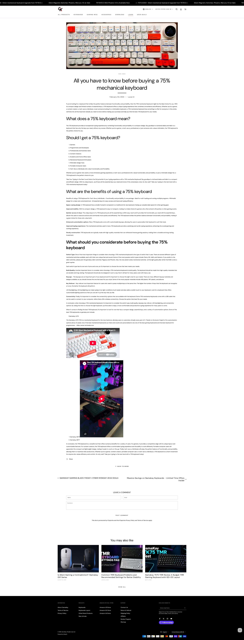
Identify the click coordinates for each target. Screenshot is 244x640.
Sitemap (123, 622)
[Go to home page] (60, 9)
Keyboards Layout (84, 610)
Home (119, 73)
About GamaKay (63, 607)
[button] (176, 9)
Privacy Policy (130, 520)
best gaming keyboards (149, 323)
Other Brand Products (85, 613)
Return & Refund (126, 610)
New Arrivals (82, 616)
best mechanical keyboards (97, 323)
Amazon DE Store (105, 610)
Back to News (123, 466)
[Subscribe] (185, 608)
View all (122, 587)
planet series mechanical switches (136, 260)
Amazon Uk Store (105, 613)
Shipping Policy (125, 613)
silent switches (70, 260)
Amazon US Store (105, 607)
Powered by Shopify (62, 634)
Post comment (122, 515)
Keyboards (82, 607)
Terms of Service (143, 520)
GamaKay (64, 631)
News (123, 73)
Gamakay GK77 (75, 440)
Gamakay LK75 (74, 316)
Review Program (126, 619)
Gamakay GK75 (75, 437)
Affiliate (123, 616)
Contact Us (124, 607)
